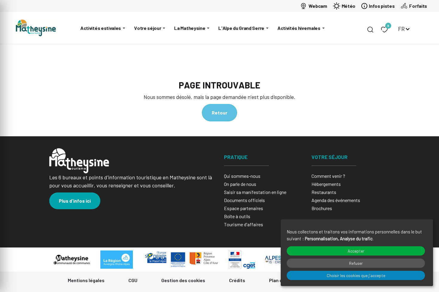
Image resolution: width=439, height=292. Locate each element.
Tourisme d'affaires (243, 224)
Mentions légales (86, 280)
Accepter (356, 250)
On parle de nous (240, 184)
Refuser (356, 263)
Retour (219, 112)
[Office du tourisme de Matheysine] (36, 28)
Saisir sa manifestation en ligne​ (255, 192)
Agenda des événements (335, 200)
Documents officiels (244, 200)
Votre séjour (147, 28)
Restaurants (323, 192)
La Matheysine (189, 28)
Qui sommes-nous (242, 176)
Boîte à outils (237, 216)
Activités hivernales (298, 28)
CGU (132, 280)
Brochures (321, 208)
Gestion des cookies (183, 280)
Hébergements (326, 184)
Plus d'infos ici (75, 201)
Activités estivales (100, 28)
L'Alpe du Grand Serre (241, 28)
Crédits (237, 280)
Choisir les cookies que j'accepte (356, 275)
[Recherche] (370, 29)
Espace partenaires (243, 208)
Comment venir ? (328, 176)
